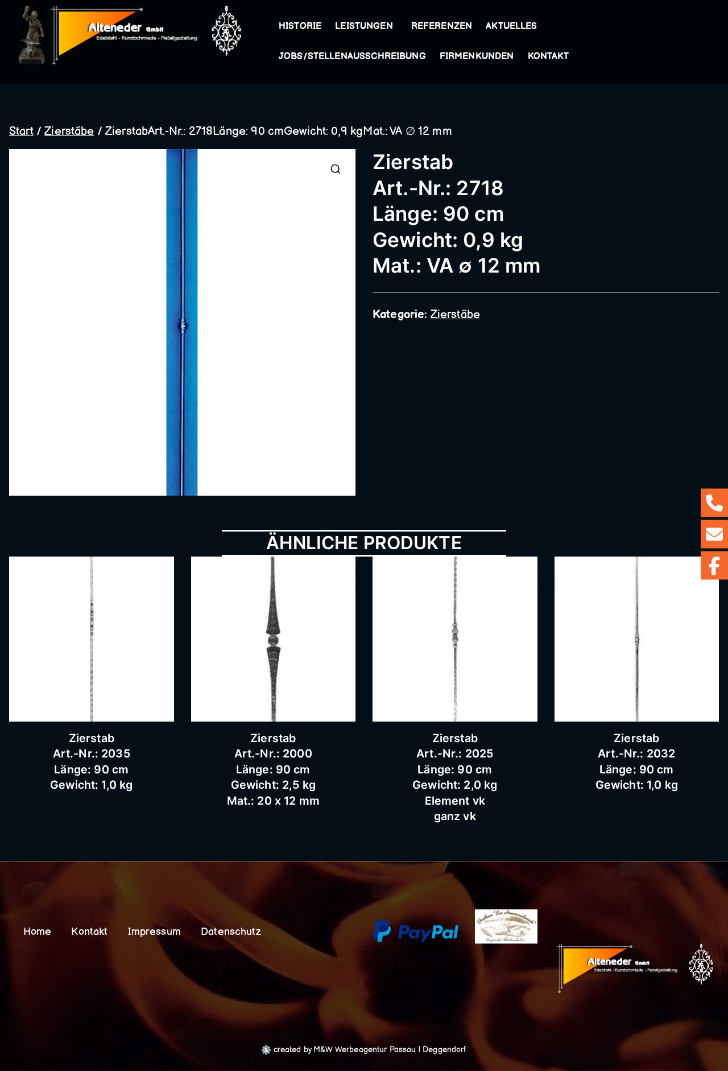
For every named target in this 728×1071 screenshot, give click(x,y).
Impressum (154, 932)
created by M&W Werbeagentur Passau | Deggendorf (368, 1049)
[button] (395, 27)
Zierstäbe (69, 131)
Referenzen (442, 26)
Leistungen (364, 26)
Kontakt (548, 56)
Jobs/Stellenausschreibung (352, 56)
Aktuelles (511, 26)
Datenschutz (231, 932)
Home (37, 932)
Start (21, 131)
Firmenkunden (477, 56)
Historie (300, 26)
